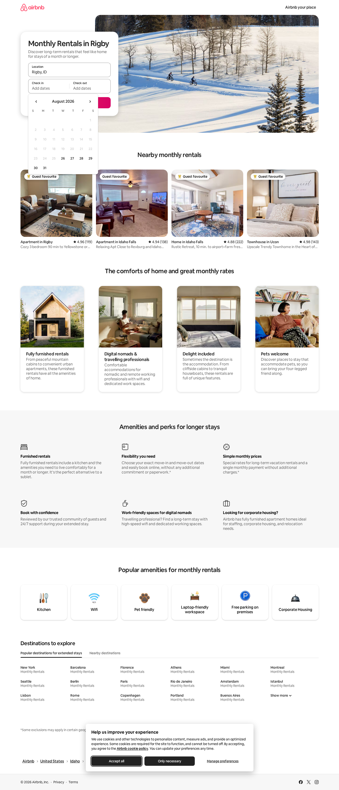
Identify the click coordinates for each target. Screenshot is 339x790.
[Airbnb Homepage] (32, 7)
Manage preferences (223, 761)
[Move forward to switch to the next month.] (90, 101)
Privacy (58, 782)
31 (44, 168)
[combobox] (69, 72)
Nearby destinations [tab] (104, 653)
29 (90, 158)
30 (36, 168)
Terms (73, 782)
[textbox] (49, 88)
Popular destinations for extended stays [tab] (51, 653)
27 (72, 158)
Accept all (116, 761)
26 (63, 158)
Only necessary (169, 761)
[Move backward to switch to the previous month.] (36, 101)
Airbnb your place (300, 7)
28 (81, 158)
